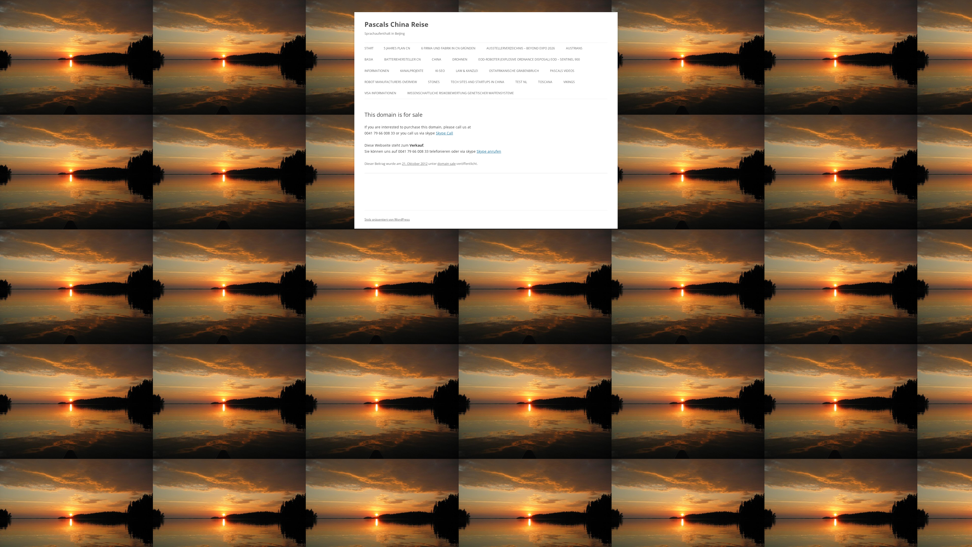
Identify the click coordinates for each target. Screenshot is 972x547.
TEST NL (521, 82)
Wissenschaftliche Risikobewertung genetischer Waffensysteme (460, 93)
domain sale (446, 163)
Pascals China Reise (396, 24)
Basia (368, 59)
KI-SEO (440, 71)
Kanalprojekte (412, 71)
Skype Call (444, 133)
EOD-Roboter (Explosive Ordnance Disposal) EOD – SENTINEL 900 (529, 59)
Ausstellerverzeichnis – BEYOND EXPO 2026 (521, 48)
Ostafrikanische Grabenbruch (514, 71)
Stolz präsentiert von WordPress (387, 219)
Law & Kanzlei (467, 71)
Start (369, 48)
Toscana (545, 82)
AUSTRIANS (574, 48)
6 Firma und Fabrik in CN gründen (448, 48)
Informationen (376, 71)
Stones (434, 82)
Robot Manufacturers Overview (390, 82)
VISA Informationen (380, 93)
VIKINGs (569, 82)
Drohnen (459, 59)
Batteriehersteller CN (402, 59)
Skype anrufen (489, 151)
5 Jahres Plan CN (397, 48)
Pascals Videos (562, 71)
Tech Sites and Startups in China (477, 82)
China (436, 59)
